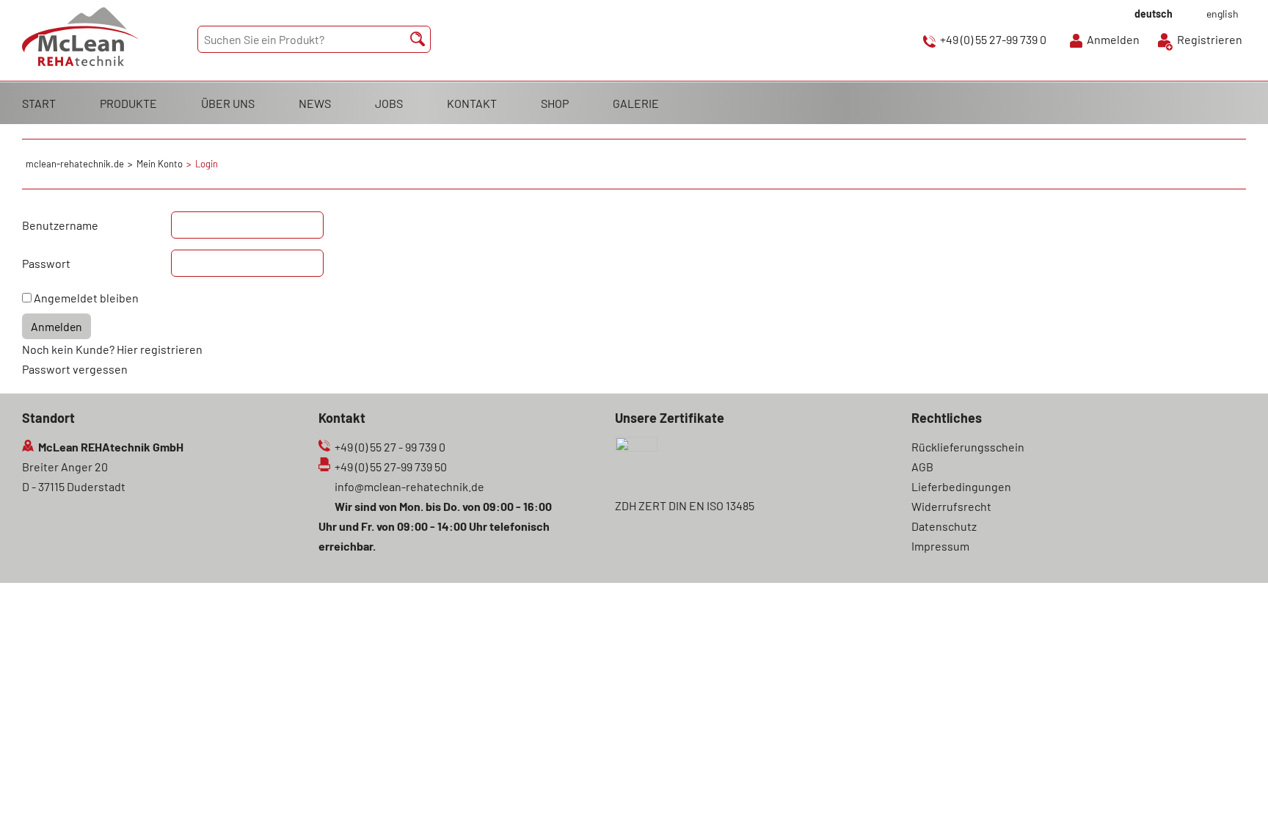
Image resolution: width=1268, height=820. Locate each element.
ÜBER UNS (228, 103)
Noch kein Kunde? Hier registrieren (112, 349)
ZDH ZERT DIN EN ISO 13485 (684, 505)
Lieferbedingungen (961, 486)
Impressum (940, 546)
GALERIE (636, 103)
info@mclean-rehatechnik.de (409, 486)
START (39, 103)
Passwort (46, 263)
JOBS (389, 103)
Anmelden (1113, 39)
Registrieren (1209, 39)
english (1222, 13)
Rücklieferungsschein (967, 447)
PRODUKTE (128, 103)
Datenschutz (944, 526)
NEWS (315, 103)
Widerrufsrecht (951, 506)
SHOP (555, 103)
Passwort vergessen (75, 369)
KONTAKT (472, 103)
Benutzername (60, 225)
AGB (922, 467)
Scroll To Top (1231, 788)
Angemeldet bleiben (86, 298)
